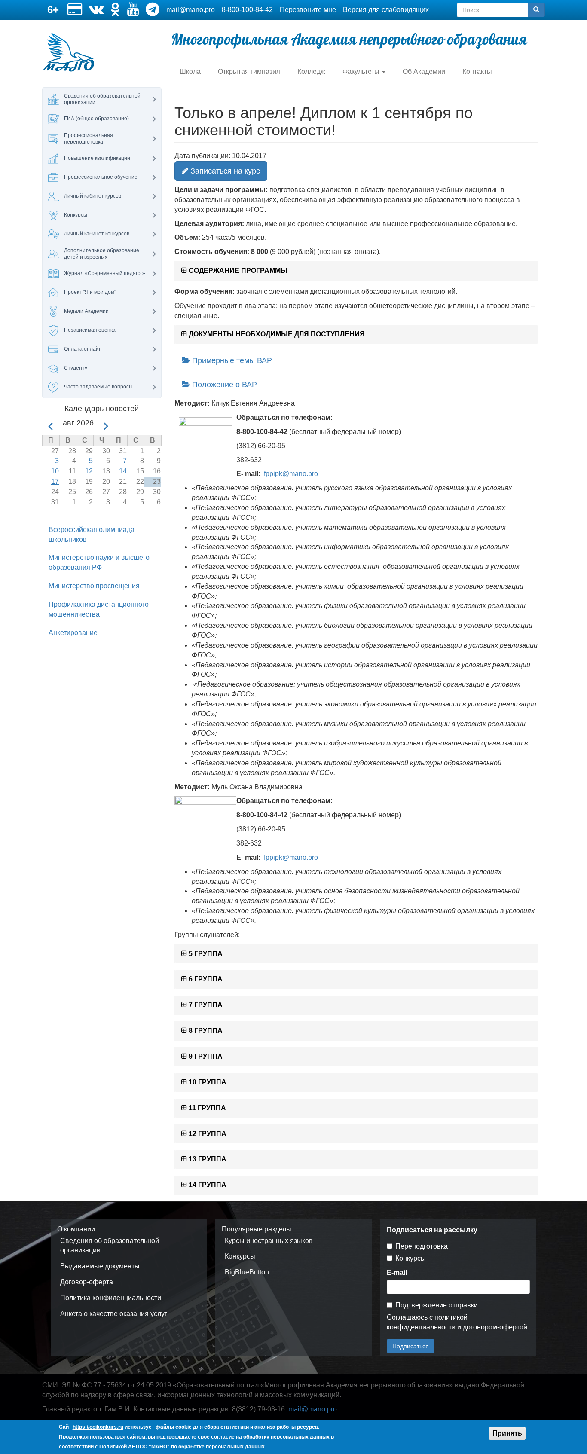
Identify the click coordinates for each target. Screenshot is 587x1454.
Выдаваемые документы (100, 1266)
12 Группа (206, 1133)
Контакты (477, 71)
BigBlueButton (247, 1272)
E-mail (397, 1272)
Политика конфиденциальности (110, 1297)
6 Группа (205, 979)
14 (123, 471)
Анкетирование (73, 632)
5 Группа (205, 953)
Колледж (311, 71)
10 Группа (206, 1082)
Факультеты (361, 71)
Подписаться (410, 1346)
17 (55, 481)
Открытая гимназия (249, 71)
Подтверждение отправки (436, 1305)
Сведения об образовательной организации (109, 1245)
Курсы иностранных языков (269, 1240)
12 (89, 471)
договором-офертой (495, 1327)
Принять (507, 1433)
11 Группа (206, 1108)
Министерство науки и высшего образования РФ (99, 562)
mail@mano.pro (190, 9)
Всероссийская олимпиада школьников (92, 534)
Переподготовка (421, 1246)
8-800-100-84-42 (247, 9)
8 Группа (205, 1030)
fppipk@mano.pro (291, 473)
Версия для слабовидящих (386, 9)
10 (55, 471)
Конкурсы (240, 1256)
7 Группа (205, 1004)
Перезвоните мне (308, 9)
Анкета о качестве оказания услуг (113, 1313)
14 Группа (206, 1184)
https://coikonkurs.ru (98, 1427)
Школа (190, 71)
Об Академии (424, 71)
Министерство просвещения (94, 586)
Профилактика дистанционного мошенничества (99, 609)
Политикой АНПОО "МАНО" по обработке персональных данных (182, 1446)
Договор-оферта (86, 1282)
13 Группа (206, 1159)
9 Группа (205, 1056)
